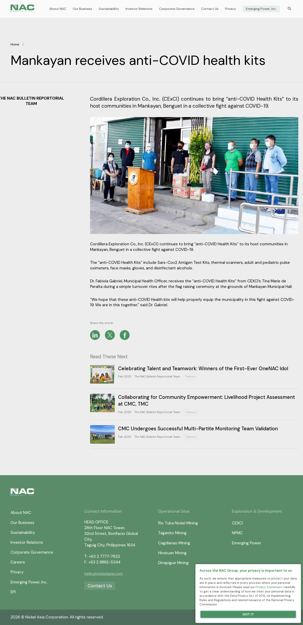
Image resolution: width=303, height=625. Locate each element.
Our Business (82, 8)
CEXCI (237, 523)
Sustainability (109, 8)
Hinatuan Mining (172, 552)
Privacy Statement (269, 587)
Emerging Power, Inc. (261, 8)
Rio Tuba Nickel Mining (178, 523)
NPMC (237, 532)
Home (15, 44)
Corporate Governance (177, 8)
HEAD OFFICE (96, 522)
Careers (18, 562)
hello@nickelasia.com (103, 573)
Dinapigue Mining (173, 562)
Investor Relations (139, 8)
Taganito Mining (172, 532)
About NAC (57, 8)
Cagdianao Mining (174, 543)
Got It (248, 614)
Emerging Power (246, 543)
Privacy (230, 8)
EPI (13, 592)
